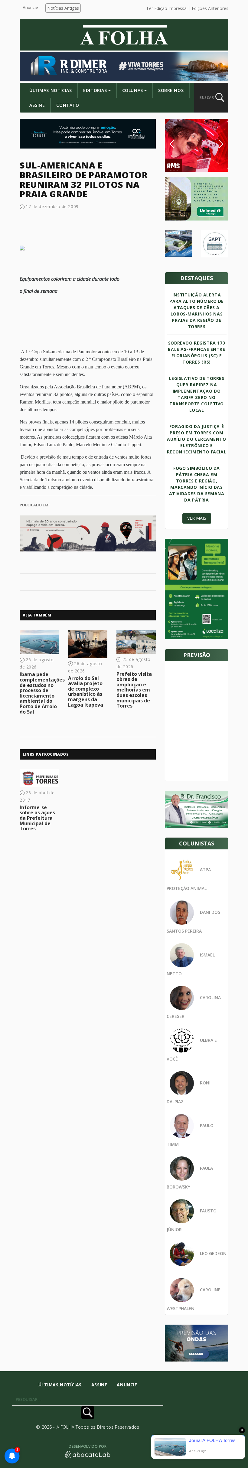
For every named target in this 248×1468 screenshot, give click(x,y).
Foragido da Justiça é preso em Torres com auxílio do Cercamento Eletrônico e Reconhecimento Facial (196, 439)
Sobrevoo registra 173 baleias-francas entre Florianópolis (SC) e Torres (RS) (196, 352)
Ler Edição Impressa (167, 8)
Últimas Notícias (50, 90)
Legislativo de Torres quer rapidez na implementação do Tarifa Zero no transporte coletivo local (196, 394)
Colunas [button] (132, 90)
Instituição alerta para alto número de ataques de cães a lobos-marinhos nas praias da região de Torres (196, 310)
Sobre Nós (171, 90)
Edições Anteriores (210, 8)
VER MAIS (196, 518)
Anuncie (30, 7)
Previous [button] (181, 144)
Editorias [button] (95, 90)
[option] (196, 145)
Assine (37, 105)
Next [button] (216, 144)
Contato (67, 105)
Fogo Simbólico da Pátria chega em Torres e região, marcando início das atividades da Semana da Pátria (196, 484)
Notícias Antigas (63, 8)
